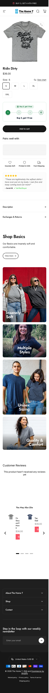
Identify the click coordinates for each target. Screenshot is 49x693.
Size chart (41, 80)
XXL (7, 94)
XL (33, 86)
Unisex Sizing (24, 398)
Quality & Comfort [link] (32, 432)
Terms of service (34, 667)
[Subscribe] (39, 630)
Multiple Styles (23, 344)
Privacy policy (22, 667)
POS (24, 661)
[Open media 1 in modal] (41, 24)
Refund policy (11, 667)
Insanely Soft (13, 310)
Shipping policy (23, 671)
